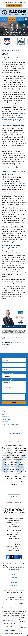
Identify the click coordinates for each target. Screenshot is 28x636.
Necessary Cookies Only (10, 631)
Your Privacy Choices (16, 597)
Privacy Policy (14, 580)
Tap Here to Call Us (14, 5)
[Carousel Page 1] (10, 490)
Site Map (14, 583)
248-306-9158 (16, 526)
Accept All (9, 626)
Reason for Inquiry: (7, 373)
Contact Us (12, 19)
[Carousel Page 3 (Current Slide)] (18, 490)
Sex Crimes (5, 417)
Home (4, 19)
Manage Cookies (19, 599)
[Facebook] (8, 557)
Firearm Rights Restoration (10, 424)
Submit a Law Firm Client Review (14, 502)
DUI (3, 414)
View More (14, 496)
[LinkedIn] (16, 557)
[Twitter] (12, 557)
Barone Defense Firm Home (14, 12)
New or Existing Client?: (8, 380)
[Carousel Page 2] (14, 490)
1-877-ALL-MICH (16, 523)
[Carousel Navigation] (14, 489)
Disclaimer (14, 577)
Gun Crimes (5, 422)
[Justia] (20, 557)
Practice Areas (7, 411)
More (20, 19)
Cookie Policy (9, 599)
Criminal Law (6, 419)
